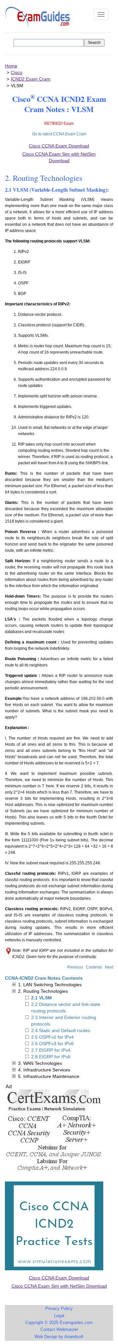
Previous (75, 967)
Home (11, 65)
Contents (94, 967)
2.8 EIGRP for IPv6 (50, 1056)
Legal (59, 1315)
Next (109, 967)
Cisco (16, 72)
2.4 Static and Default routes (60, 1030)
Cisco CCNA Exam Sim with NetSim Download (59, 1286)
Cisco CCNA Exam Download (59, 1277)
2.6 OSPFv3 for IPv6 (52, 1043)
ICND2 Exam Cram (30, 79)
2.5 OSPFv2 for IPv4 (52, 1037)
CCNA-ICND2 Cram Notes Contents (44, 978)
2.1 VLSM (41, 997)
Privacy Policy (59, 1308)
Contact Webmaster (59, 1329)
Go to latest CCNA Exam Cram (59, 134)
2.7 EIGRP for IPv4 (50, 1050)
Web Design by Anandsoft (59, 1336)
